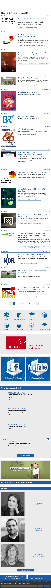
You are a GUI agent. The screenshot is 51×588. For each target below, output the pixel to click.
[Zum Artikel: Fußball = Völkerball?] (8, 119)
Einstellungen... (19, 586)
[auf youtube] (27, 578)
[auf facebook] (27, 576)
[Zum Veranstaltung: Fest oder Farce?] (8, 154)
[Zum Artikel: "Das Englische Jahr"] (8, 137)
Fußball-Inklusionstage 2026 (17, 426)
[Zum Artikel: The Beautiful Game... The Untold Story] (8, 177)
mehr (10, 399)
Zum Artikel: (28, 27)
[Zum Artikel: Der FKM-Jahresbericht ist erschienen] (8, 21)
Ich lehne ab (40, 586)
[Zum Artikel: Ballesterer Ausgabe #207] (8, 101)
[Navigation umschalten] (48, 3)
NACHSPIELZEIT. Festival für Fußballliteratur (22, 395)
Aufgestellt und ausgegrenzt (17, 410)
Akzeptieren (46, 586)
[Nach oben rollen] (48, 585)
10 (34, 303)
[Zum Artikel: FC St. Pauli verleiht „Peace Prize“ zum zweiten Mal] (8, 274)
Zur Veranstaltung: (27, 85)
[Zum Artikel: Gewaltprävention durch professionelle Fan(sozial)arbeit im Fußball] (8, 62)
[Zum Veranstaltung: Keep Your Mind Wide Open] (8, 81)
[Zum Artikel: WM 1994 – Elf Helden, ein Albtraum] (8, 259)
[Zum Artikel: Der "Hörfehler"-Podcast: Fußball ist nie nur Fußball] (8, 220)
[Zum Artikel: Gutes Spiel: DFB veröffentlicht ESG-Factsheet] (8, 198)
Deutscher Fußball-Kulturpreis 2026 (19, 444)
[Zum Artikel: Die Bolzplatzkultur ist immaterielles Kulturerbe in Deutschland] (8, 40)
